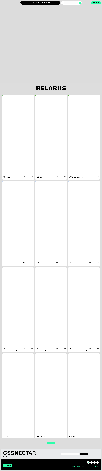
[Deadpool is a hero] (29, 181)
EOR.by (70, 264)
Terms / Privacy (94, 466)
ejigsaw (37, 436)
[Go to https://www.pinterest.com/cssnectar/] (94, 462)
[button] (80, 3)
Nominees (73, 466)
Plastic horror (6, 350)
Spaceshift (71, 177)
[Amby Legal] (62, 181)
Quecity (70, 436)
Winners (78, 466)
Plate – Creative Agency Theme (75, 350)
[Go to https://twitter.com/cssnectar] (88, 462)
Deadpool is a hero (7, 264)
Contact (88, 466)
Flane (4, 177)
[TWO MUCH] (62, 95)
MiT (4, 436)
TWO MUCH (38, 177)
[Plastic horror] (29, 267)
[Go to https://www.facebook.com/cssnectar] (91, 462)
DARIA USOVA (38, 350)
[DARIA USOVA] (58, 267)
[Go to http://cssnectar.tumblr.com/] (97, 462)
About (83, 466)
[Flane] (29, 95)
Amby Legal (38, 264)
